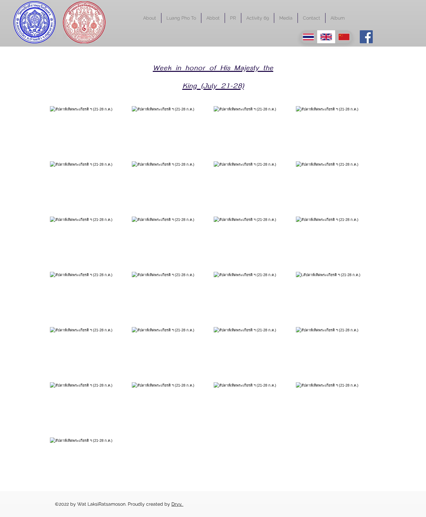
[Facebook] (366, 36)
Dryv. (177, 504)
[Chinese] (344, 36)
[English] (326, 36)
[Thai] (308, 36)
